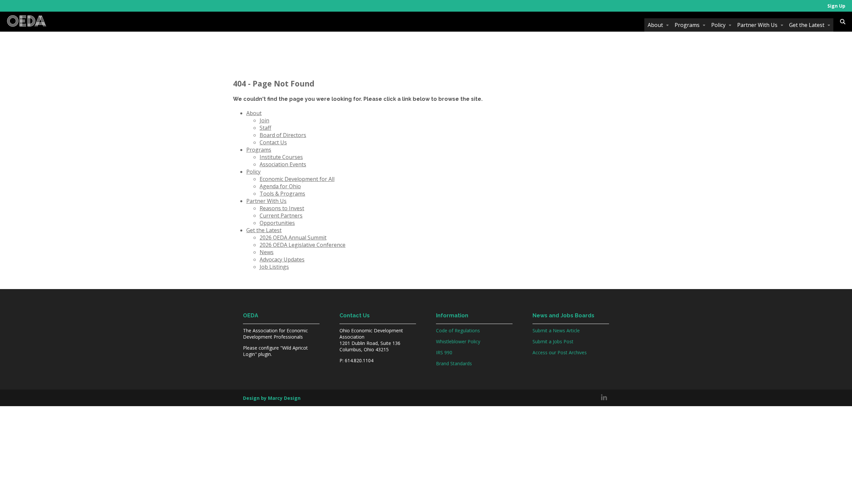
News (267, 252)
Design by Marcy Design (272, 398)
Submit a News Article (556, 330)
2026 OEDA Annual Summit (293, 237)
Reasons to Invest (282, 208)
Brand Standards (454, 363)
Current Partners (281, 215)
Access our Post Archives (559, 352)
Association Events (283, 164)
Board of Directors (283, 135)
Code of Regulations (458, 330)
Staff (265, 127)
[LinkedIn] (604, 398)
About (655, 25)
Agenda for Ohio (280, 186)
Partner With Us (757, 25)
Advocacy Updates (282, 259)
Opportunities (277, 223)
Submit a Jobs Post (552, 341)
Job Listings (274, 266)
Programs (687, 25)
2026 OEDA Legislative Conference (302, 244)
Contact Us (273, 142)
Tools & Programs (282, 193)
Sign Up (836, 6)
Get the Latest (806, 25)
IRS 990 (444, 352)
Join (264, 120)
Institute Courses (281, 157)
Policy (718, 25)
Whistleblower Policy (458, 341)
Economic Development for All (297, 179)
